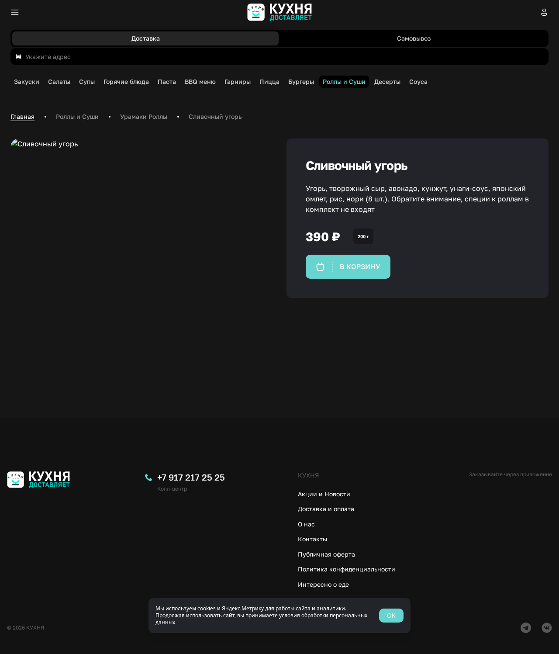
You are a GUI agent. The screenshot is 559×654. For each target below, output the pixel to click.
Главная (22, 116)
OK (391, 615)
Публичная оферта (326, 554)
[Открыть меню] (14, 12)
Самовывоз (414, 38)
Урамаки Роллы (143, 116)
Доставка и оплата (326, 508)
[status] (279, 615)
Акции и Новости (324, 494)
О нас (306, 524)
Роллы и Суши (77, 116)
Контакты (312, 539)
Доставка (145, 38)
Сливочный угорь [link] (215, 116)
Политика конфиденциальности (346, 569)
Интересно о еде (323, 584)
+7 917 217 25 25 (191, 477)
